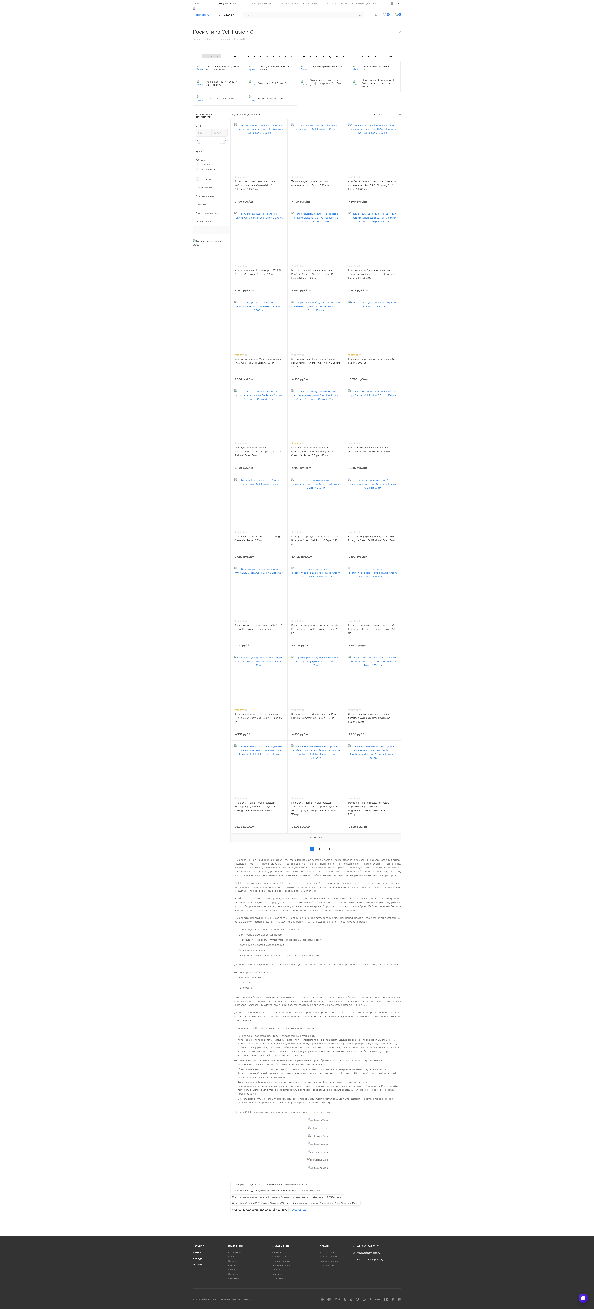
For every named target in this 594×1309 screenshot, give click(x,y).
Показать (211, 230)
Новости (232, 1256)
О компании (234, 1252)
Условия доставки (281, 1261)
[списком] (395, 114)
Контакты (233, 1274)
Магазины (277, 1252)
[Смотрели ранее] (373, 15)
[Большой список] (379, 114)
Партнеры (233, 1278)
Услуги (197, 1264)
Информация (281, 1246)
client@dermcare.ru (368, 1252)
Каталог (198, 1246)
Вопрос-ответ (327, 1265)
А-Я (389, 56)
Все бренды (211, 56)
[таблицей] (400, 114)
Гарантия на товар (281, 1265)
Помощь (325, 1246)
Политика (277, 1274)
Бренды (198, 1258)
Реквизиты (277, 1269)
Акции (197, 1252)
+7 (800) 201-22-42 (225, 3)
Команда (233, 1261)
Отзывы (232, 1265)
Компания (235, 1246)
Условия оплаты (280, 1256)
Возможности (279, 1278)
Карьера (232, 1269)
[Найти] (360, 15)
